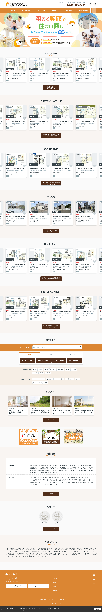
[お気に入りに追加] (24, 71)
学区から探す (75, 360)
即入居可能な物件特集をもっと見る (51, 231)
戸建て (29, 354)
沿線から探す (41, 10)
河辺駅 (41, 373)
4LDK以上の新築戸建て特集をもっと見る (51, 326)
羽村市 (61, 379)
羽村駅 (67, 369)
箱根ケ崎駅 (53, 369)
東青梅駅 (48, 373)
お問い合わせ (83, 10)
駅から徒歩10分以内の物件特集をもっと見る (51, 183)
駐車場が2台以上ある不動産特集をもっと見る (51, 278)
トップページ (56, 575)
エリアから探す (27, 10)
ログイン (90, 4)
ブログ (54, 582)
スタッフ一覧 (51, 528)
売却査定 (55, 10)
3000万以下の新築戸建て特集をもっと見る (51, 135)
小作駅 (46, 369)
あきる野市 (49, 379)
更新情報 (51, 494)
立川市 (45, 382)
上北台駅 (35, 373)
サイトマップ (61, 599)
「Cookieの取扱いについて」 (16, 610)
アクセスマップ (56, 586)
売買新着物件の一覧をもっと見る (51, 87)
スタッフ (55, 578)
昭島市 (56, 379)
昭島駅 (34, 369)
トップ (13, 10)
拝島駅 (40, 369)
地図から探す (60, 360)
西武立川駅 (60, 369)
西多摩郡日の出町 (37, 382)
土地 (51, 354)
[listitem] (16, 70)
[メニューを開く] (94, 10)
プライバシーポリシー (50, 599)
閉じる (97, 609)
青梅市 (42, 379)
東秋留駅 (73, 369)
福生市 (77, 379)
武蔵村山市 (36, 379)
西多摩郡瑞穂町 (69, 379)
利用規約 (41, 599)
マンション (72, 354)
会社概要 (69, 10)
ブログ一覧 (51, 419)
